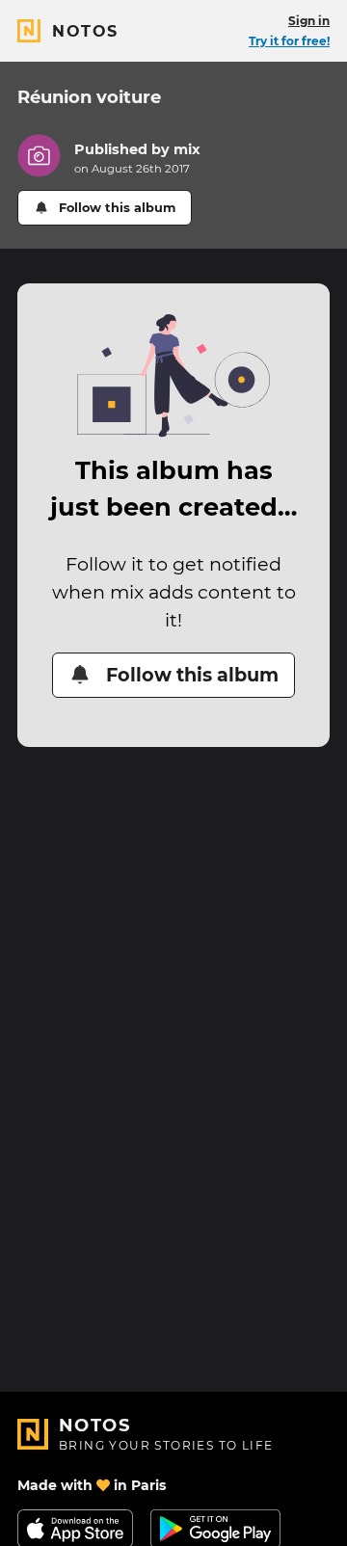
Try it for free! (289, 41)
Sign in (309, 20)
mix (187, 149)
